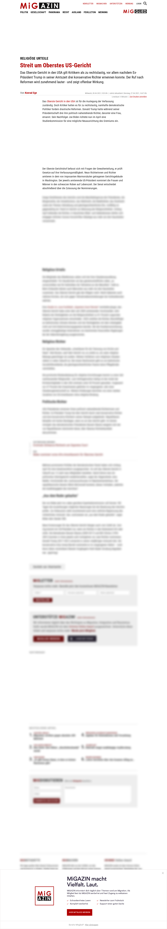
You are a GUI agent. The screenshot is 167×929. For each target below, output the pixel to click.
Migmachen (101, 3)
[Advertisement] (83, 35)
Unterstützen (116, 3)
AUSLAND (76, 12)
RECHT (66, 12)
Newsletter (88, 3)
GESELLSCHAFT (38, 12)
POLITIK (24, 12)
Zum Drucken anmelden (138, 97)
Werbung (129, 3)
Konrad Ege (31, 92)
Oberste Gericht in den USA (61, 101)
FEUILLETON (90, 12)
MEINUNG (103, 12)
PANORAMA (54, 12)
